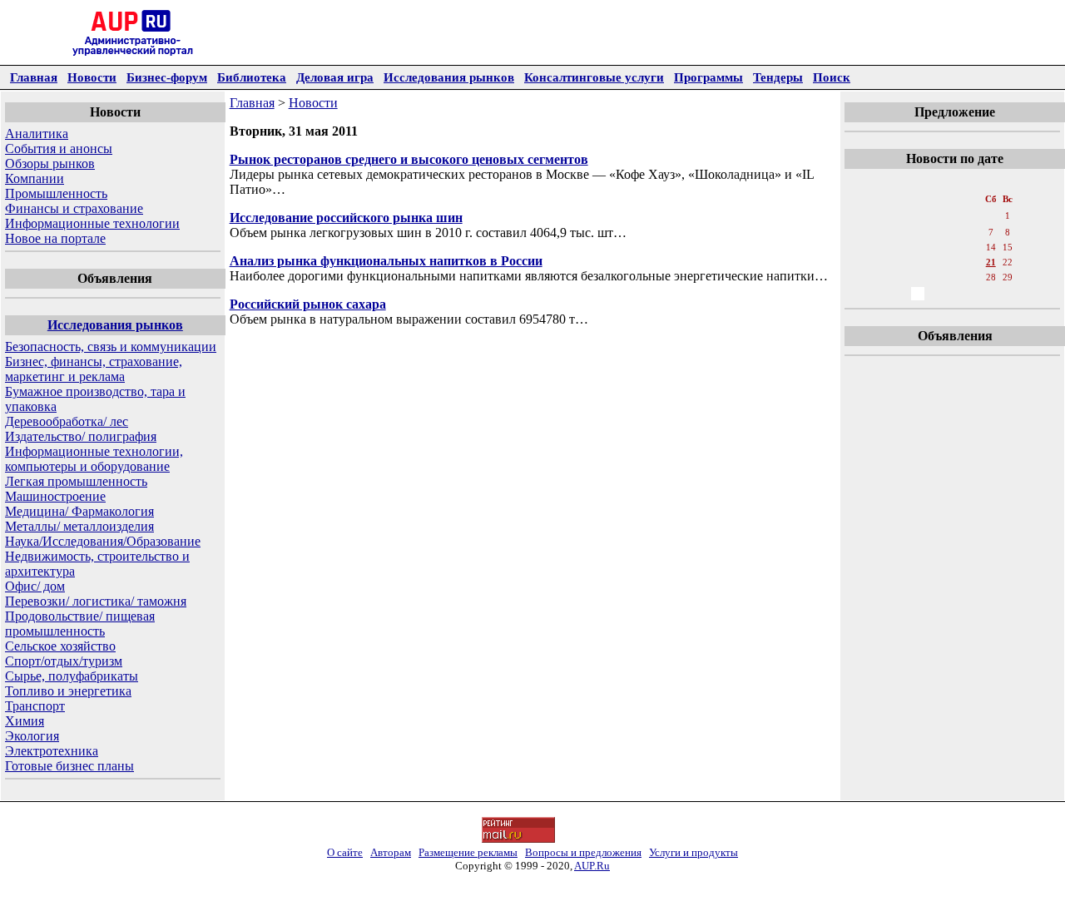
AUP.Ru (592, 865)
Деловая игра (335, 77)
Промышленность (56, 193)
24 (918, 277)
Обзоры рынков (50, 163)
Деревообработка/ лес (66, 421)
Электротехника (51, 751)
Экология (32, 736)
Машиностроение (55, 496)
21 (991, 262)
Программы (708, 77)
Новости (91, 77)
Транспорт (35, 706)
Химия (24, 721)
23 (899, 277)
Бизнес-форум (166, 77)
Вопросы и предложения (583, 852)
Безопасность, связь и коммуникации (110, 346)
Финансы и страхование (74, 208)
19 (954, 262)
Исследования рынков (449, 77)
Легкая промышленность (76, 481)
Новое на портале (55, 238)
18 (936, 262)
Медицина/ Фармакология (79, 511)
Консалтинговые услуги (594, 77)
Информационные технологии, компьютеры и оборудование (94, 458)
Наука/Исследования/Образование (103, 541)
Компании (34, 178)
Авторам (390, 852)
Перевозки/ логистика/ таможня (95, 601)
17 (918, 262)
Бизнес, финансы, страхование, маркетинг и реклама (93, 369)
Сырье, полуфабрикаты (71, 676)
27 (973, 277)
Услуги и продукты (693, 852)
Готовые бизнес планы (69, 766)
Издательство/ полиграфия (80, 436)
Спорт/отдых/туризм (63, 661)
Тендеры (778, 77)
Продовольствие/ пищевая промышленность (80, 623)
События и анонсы (58, 148)
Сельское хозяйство (60, 646)
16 (899, 262)
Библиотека (251, 77)
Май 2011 (954, 182)
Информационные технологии (92, 223)
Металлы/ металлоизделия (79, 526)
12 (954, 247)
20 (973, 262)
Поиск (831, 77)
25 (936, 277)
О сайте (345, 852)
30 (899, 294)
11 (935, 247)
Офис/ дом (35, 586)
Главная (33, 77)
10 (918, 247)
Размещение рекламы (468, 852)
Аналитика (36, 133)
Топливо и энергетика (68, 691)
